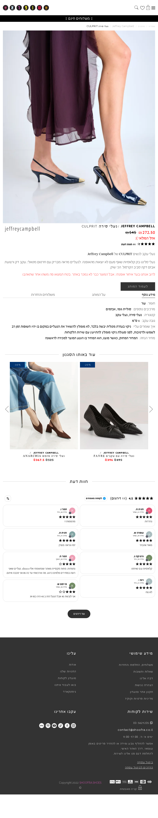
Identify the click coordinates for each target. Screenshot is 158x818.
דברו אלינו (146, 678)
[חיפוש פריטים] (136, 8)
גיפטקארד (69, 691)
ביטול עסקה (145, 762)
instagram (73, 725)
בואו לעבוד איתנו (65, 685)
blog (41, 725)
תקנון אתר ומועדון (141, 692)
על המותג (98, 295)
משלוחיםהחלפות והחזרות (136, 665)
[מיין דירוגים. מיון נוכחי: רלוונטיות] (8, 498)
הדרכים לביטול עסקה (139, 767)
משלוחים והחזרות (43, 295)
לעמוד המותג (138, 286)
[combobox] (8, 498)
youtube (54, 725)
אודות (72, 664)
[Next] (7, 409)
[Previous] (151, 409)
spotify (48, 725)
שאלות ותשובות (143, 671)
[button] (137, 244)
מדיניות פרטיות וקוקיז (139, 698)
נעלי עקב (121, 315)
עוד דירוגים (79, 613)
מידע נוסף (148, 295)
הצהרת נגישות (144, 685)
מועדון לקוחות (67, 678)
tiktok (60, 725)
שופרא (152, 26)
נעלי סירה (135, 315)
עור (143, 303)
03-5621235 (141, 723)
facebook (67, 725)
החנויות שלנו (68, 671)
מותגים (141, 26)
